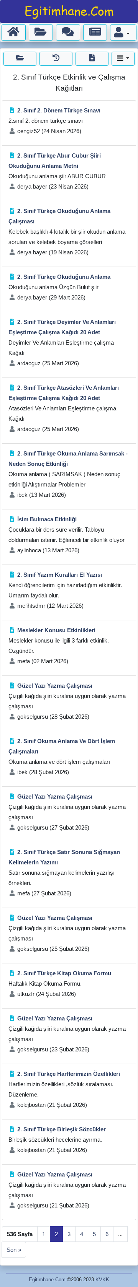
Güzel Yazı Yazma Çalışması (54, 685)
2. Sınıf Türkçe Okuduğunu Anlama (63, 276)
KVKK (102, 1279)
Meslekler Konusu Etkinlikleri (56, 630)
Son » (14, 1249)
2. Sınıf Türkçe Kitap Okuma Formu (64, 973)
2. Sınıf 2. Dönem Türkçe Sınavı (58, 110)
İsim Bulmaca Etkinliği (47, 519)
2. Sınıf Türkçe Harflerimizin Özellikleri (68, 1074)
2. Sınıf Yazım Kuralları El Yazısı (59, 574)
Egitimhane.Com (47, 1279)
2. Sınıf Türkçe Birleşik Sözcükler (61, 1129)
